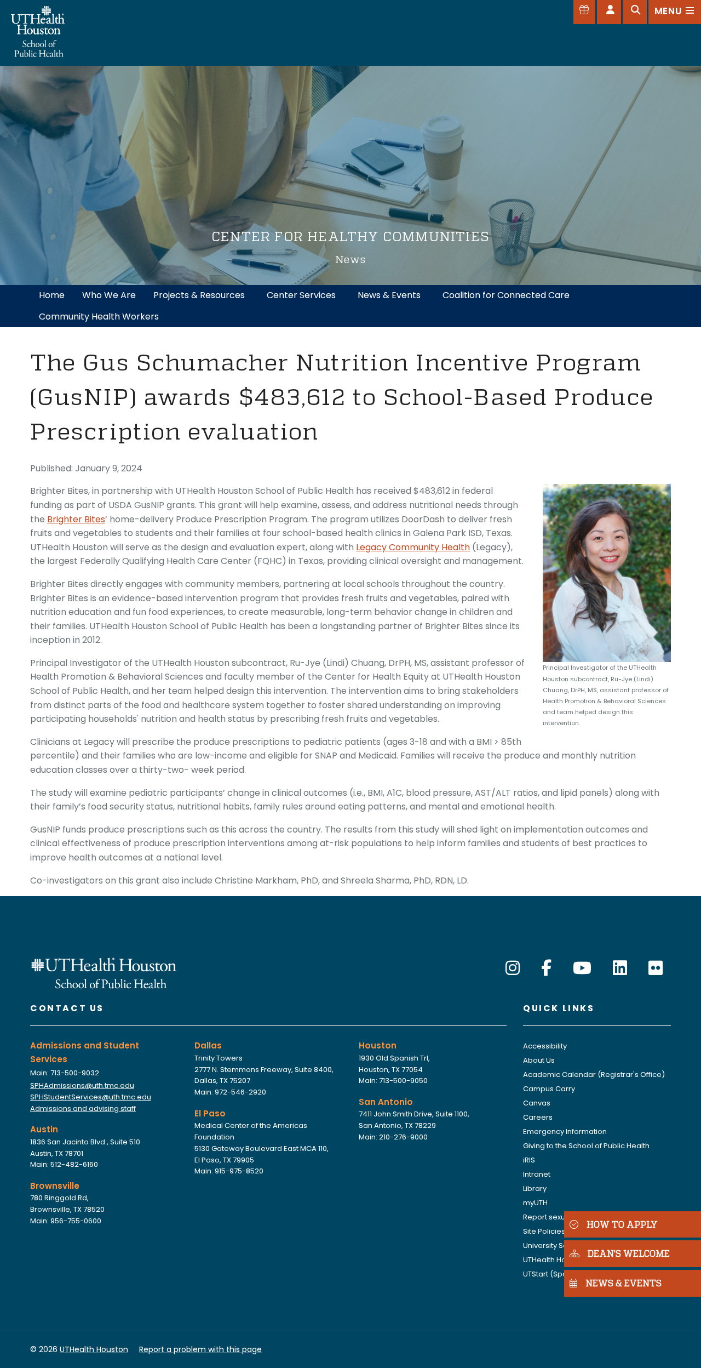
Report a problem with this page (200, 1349)
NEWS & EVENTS (623, 1283)
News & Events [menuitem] (389, 295)
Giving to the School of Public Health (586, 1146)
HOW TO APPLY (622, 1224)
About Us (539, 1060)
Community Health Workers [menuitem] (99, 316)
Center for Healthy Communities (350, 236)
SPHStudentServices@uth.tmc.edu (90, 1097)
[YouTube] (582, 968)
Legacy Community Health (413, 547)
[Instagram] (512, 968)
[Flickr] (655, 968)
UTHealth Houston (554, 1260)
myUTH (535, 1203)
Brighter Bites (76, 519)
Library (535, 1188)
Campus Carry (549, 1089)
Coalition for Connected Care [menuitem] (506, 295)
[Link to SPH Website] (104, 972)
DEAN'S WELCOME (629, 1254)
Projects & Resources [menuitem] (199, 295)
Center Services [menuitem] (301, 295)
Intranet (536, 1174)
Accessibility (545, 1046)
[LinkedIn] (620, 968)
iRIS (529, 1160)
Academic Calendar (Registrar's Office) (594, 1074)
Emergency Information (565, 1131)
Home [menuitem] (52, 295)
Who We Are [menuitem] (109, 295)
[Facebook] (546, 968)
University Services (556, 1245)
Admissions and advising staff (83, 1108)
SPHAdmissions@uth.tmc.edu (82, 1085)
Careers (538, 1117)
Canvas (536, 1103)
